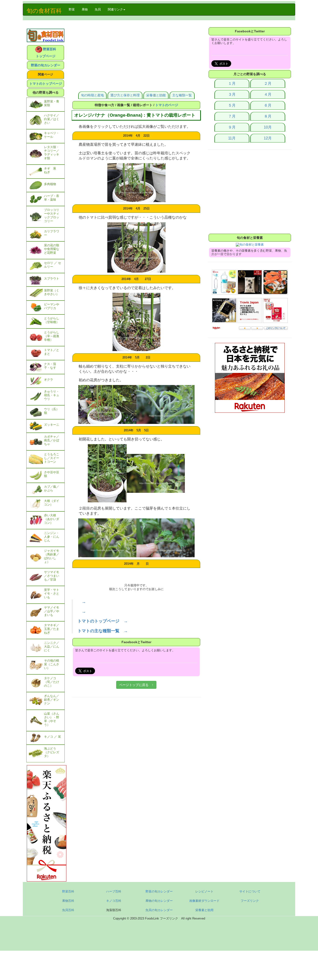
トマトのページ (166, 105)
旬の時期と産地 (92, 95)
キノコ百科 (113, 900)
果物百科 (68, 900)
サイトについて (249, 891)
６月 (267, 105)
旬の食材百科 (44, 10)
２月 (267, 83)
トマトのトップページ (45, 83)
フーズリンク (250, 900)
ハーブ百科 (113, 891)
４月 (267, 94)
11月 (232, 138)
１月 (232, 83)
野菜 (73, 9)
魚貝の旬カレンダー (159, 910)
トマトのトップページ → (103, 621)
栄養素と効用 (204, 910)
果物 (85, 9)
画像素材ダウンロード (204, 900)
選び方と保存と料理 (125, 95)
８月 (267, 116)
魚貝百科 (68, 910)
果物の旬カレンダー (159, 900)
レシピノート (204, 891)
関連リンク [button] (115, 9)
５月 (232, 105)
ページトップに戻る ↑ (136, 685)
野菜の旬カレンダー (45, 65)
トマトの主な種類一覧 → (103, 631)
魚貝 (98, 9)
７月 (232, 116)
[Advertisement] (136, 58)
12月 (268, 138)
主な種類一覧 (182, 95)
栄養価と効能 (156, 95)
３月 (232, 94)
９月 (232, 127)
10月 (268, 127)
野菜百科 (68, 891)
